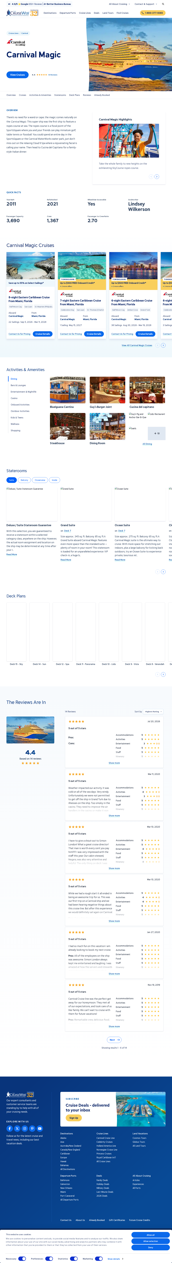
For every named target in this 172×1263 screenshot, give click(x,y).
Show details (114, 1258)
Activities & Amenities (40, 95)
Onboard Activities (20, 404)
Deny (150, 1247)
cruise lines (14, 33)
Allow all (151, 1234)
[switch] (49, 1259)
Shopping (15, 430)
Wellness (15, 423)
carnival (24, 33)
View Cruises (17, 74)
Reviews (87, 95)
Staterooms (60, 95)
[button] (67, 393)
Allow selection (150, 1241)
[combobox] (153, 711)
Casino (14, 398)
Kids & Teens (17, 417)
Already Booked (102, 95)
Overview (11, 95)
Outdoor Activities (20, 411)
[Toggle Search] (163, 4)
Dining (14, 378)
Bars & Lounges (18, 385)
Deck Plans (74, 95)
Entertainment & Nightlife (23, 391)
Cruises (22, 95)
